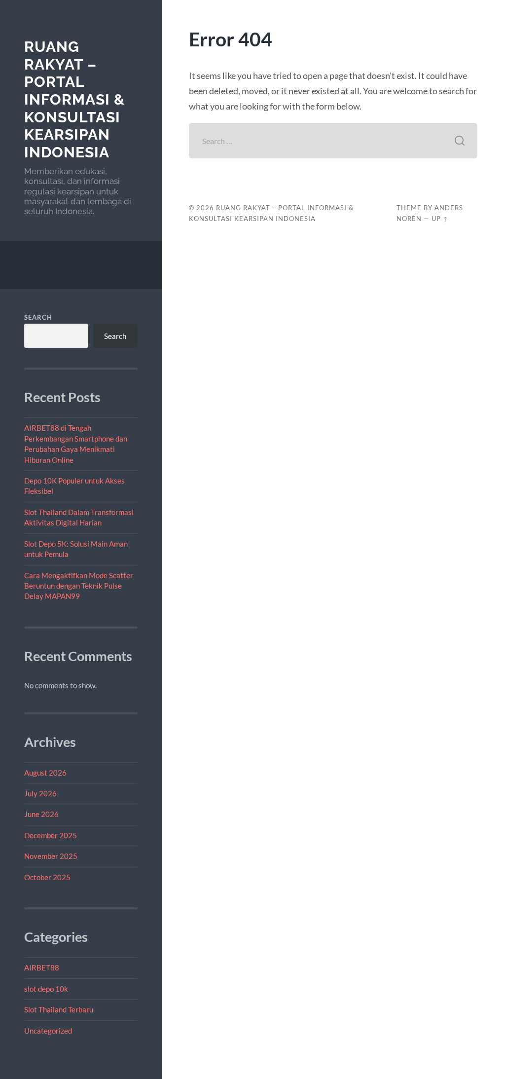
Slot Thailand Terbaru (58, 1009)
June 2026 (41, 814)
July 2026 (40, 793)
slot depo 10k (46, 988)
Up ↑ (440, 219)
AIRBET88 (41, 967)
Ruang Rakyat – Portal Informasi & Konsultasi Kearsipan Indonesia (74, 99)
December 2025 (50, 835)
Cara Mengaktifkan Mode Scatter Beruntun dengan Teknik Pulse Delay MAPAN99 (78, 586)
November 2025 (50, 856)
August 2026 (45, 772)
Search (38, 317)
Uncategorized (48, 1030)
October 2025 (47, 877)
